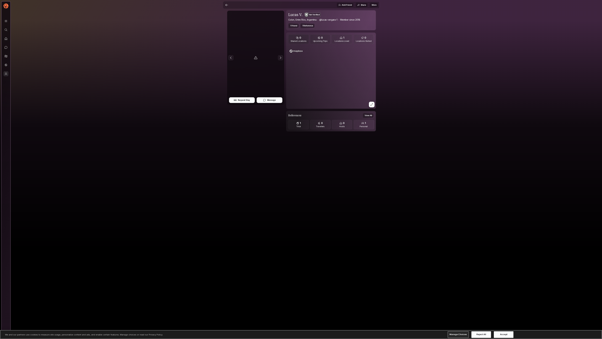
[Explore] (5, 29)
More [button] (374, 5)
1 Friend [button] (293, 25)
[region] (331, 77)
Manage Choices (458, 334)
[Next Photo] (280, 57)
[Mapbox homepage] (296, 51)
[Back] (226, 5)
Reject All (481, 334)
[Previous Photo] (230, 57)
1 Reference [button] (307, 25)
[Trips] (5, 64)
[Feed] (5, 38)
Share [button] (363, 5)
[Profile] (5, 73)
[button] (5, 56)
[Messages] (5, 47)
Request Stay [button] (244, 100)
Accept (503, 334)
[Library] (5, 21)
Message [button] (271, 100)
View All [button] (368, 115)
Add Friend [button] (347, 5)
